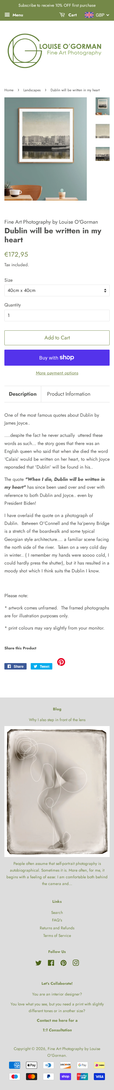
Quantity (12, 305)
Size (8, 280)
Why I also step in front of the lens (57, 720)
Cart (72, 15)
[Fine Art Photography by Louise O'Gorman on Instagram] (75, 964)
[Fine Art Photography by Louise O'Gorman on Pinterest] (63, 964)
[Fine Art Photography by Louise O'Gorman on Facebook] (51, 964)
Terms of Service (57, 935)
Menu (17, 15)
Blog (57, 709)
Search (57, 912)
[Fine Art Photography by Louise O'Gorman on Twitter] (38, 964)
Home (8, 90)
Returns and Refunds (57, 928)
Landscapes (32, 90)
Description (23, 394)
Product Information (68, 394)
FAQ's (57, 920)
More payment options (57, 373)
